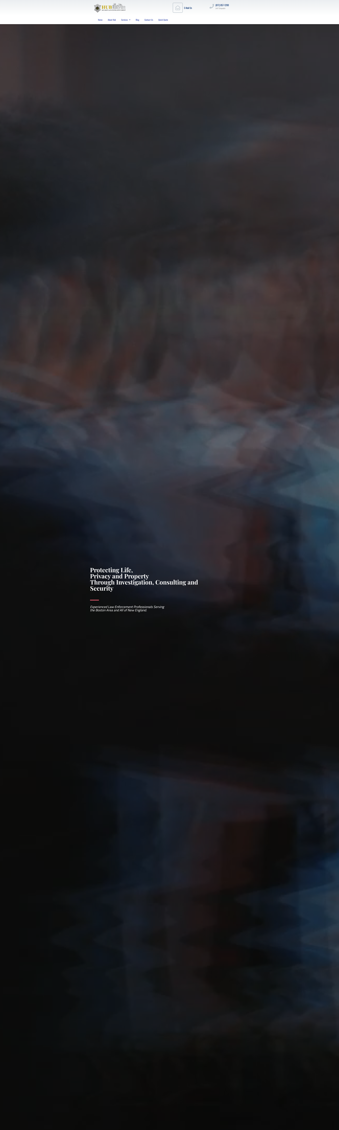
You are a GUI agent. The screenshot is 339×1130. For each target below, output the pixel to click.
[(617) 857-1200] (211, 6)
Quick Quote (163, 19)
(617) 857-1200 (222, 5)
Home (100, 19)
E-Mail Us (188, 8)
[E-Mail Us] (178, 8)
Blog (137, 19)
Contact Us (148, 19)
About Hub (112, 19)
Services (124, 19)
